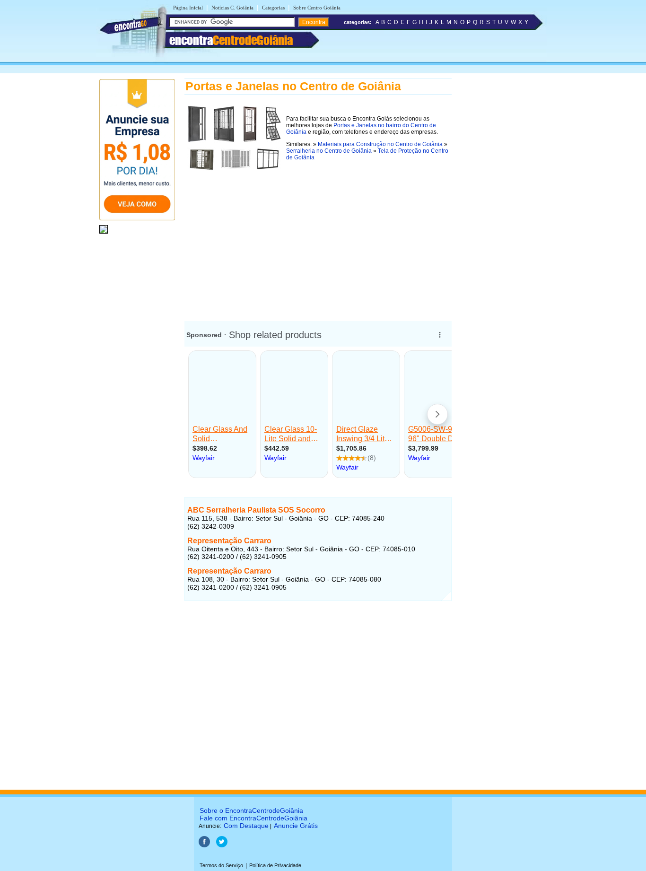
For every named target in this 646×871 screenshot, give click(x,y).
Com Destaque (246, 825)
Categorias (273, 7)
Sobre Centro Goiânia (316, 7)
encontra (231, 40)
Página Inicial (188, 7)
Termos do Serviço (221, 865)
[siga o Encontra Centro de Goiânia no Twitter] (221, 845)
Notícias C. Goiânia (232, 7)
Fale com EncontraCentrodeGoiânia (253, 818)
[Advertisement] (318, 240)
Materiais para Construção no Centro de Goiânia (380, 144)
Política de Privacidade (275, 865)
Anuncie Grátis (296, 825)
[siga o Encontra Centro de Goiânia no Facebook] (204, 845)
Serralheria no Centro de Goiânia (329, 151)
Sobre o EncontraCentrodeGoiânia (251, 810)
